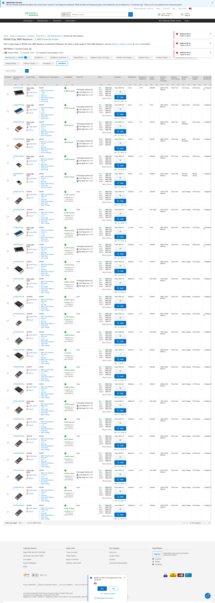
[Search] (130, 14)
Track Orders (182, 8)
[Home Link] (31, 14)
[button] (28, 21)
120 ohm (44, 440)
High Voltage (45, 205)
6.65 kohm (44, 510)
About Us (112, 552)
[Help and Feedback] (208, 596)
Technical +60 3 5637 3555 (33, 556)
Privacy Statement (29, 585)
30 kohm (44, 266)
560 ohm (44, 161)
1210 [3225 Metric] (47, 219)
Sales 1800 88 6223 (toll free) (34, 552)
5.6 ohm (43, 318)
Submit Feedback (29, 563)
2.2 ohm (43, 232)
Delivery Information (73, 563)
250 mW (43, 200)
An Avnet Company (30, 593)
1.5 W (43, 113)
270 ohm (44, 336)
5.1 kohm (44, 475)
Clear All (27, 49)
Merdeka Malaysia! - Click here (144, 8)
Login (163, 13)
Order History (71, 556)
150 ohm (44, 354)
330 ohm (44, 249)
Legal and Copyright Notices (47, 585)
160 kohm (44, 283)
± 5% (43, 94)
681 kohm (44, 458)
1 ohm (43, 92)
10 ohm (43, 178)
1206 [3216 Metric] (47, 201)
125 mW (43, 130)
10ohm (129, 44)
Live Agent (27, 559)
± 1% (42, 111)
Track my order (71, 552)
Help (173, 8)
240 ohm (44, 492)
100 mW (43, 182)
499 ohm (44, 301)
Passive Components (18, 36)
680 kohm (44, 405)
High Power (45, 118)
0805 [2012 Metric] (47, 98)
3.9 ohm (43, 214)
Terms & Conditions (66, 585)
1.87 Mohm (44, 371)
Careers (112, 559)
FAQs (25, 566)
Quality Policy (114, 556)
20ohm (137, 44)
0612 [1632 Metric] (47, 115)
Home (6, 36)
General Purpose (47, 187)
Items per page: (11, 523)
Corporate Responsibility (118, 563)
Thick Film (44, 99)
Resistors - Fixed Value (36, 36)
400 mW (43, 96)
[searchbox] (99, 14)
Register (169, 13)
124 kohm (44, 423)
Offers (158, 8)
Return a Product (72, 559)
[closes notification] (212, 2)
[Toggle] (5, 53)
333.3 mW (44, 218)
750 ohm (44, 196)
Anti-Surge (44, 101)
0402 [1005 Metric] (47, 183)
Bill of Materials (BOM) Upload (170, 21)
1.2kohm (122, 44)
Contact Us (166, 8)
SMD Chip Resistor (47, 90)
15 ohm (43, 126)
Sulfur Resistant (46, 135)
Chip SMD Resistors (54, 36)
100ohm (115, 44)
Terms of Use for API (82, 585)
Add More (62, 63)
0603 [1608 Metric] (47, 323)
